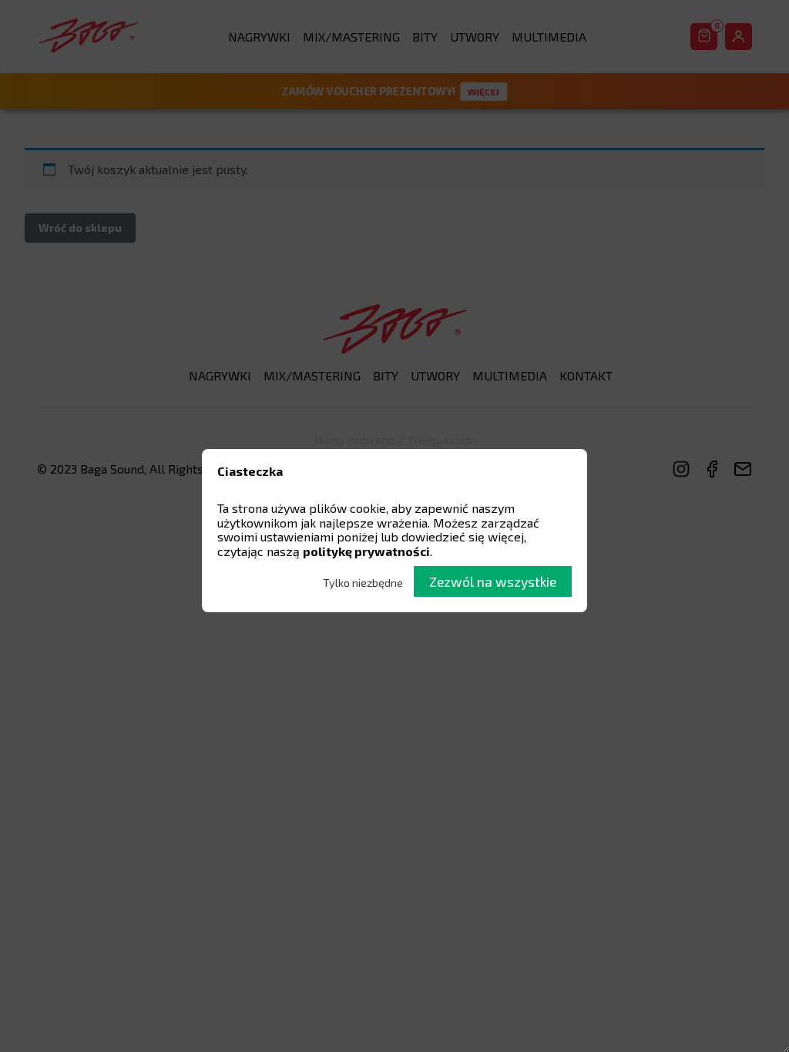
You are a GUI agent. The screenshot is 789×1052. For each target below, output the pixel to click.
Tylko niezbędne (363, 582)
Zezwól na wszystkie (492, 581)
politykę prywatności (366, 551)
